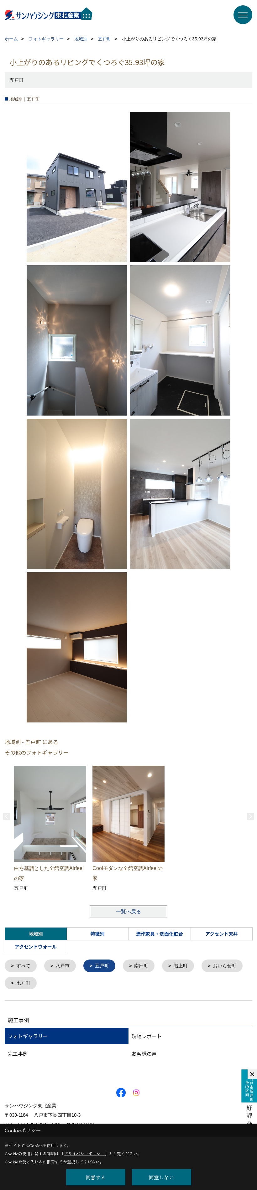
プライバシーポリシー (84, 1153)
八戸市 (62, 965)
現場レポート (147, 1036)
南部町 (141, 965)
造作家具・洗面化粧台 (159, 933)
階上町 (181, 965)
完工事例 (18, 1053)
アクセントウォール (36, 946)
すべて (23, 965)
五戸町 (102, 965)
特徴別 (98, 933)
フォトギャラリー (28, 1036)
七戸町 (23, 983)
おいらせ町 (224, 965)
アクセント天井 (221, 933)
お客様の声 (144, 1053)
